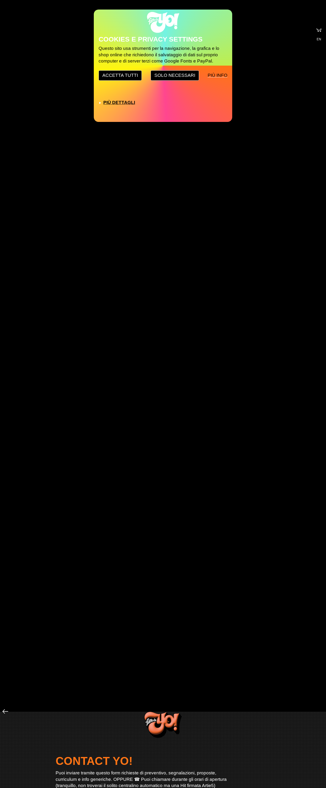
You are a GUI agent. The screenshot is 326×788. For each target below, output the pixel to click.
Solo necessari (174, 75)
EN (319, 39)
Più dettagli (119, 102)
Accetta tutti (120, 75)
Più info (217, 75)
